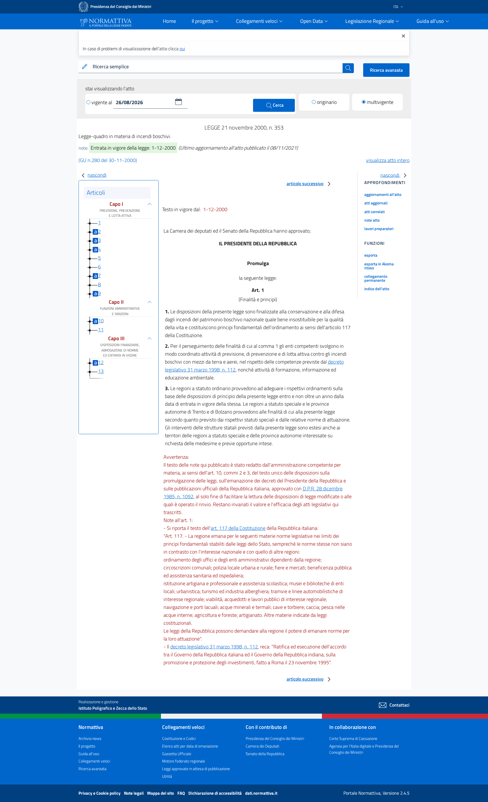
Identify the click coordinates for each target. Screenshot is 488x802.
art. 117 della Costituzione (238, 528)
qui (182, 48)
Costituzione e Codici (179, 738)
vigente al (102, 102)
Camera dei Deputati (262, 746)
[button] (178, 101)
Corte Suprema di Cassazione (353, 738)
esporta (370, 255)
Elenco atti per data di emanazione (190, 746)
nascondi (97, 175)
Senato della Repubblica (265, 754)
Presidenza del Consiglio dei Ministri (275, 738)
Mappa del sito (161, 793)
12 (101, 362)
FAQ (181, 793)
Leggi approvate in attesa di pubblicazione (196, 769)
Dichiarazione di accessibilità (215, 793)
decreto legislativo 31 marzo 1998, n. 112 (214, 646)
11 (101, 329)
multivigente (380, 102)
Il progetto (87, 746)
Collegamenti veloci (94, 761)
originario (327, 102)
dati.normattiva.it (261, 793)
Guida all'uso (89, 754)
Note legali (134, 793)
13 (101, 371)
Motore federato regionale (183, 761)
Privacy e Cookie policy (100, 793)
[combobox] (216, 66)
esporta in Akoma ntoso (379, 266)
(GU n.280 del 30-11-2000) (108, 160)
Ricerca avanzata (386, 70)
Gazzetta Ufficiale (176, 754)
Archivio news (90, 738)
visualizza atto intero (387, 160)
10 (101, 320)
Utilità (167, 776)
